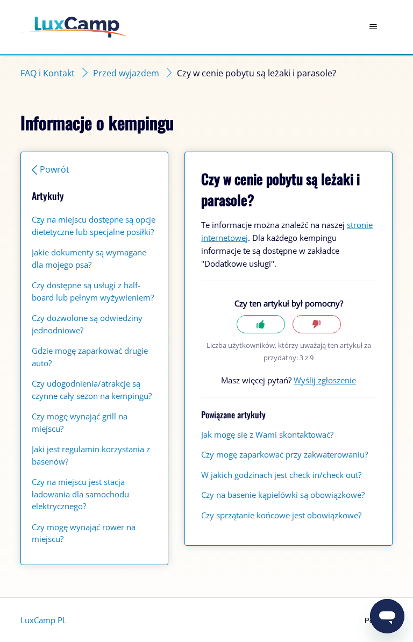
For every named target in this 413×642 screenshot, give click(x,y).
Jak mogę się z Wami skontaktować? (267, 434)
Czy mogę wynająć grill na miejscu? (79, 422)
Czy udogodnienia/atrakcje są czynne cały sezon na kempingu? (92, 389)
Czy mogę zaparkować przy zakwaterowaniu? (284, 454)
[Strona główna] (73, 27)
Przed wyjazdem (126, 73)
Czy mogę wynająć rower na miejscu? (84, 533)
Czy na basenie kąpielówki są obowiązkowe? (283, 494)
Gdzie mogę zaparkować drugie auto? (90, 356)
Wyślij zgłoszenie (325, 380)
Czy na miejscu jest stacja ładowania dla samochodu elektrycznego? (80, 493)
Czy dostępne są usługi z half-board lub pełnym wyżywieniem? (93, 291)
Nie (317, 324)
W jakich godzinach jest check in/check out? (281, 474)
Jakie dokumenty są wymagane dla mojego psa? (89, 258)
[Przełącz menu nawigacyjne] (373, 26)
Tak (261, 324)
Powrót (54, 169)
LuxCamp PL (43, 620)
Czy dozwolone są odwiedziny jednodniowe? (87, 324)
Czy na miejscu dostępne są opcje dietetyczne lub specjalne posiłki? (93, 225)
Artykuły (48, 196)
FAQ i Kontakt (47, 73)
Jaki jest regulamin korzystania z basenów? (91, 455)
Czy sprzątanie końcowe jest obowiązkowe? (281, 515)
